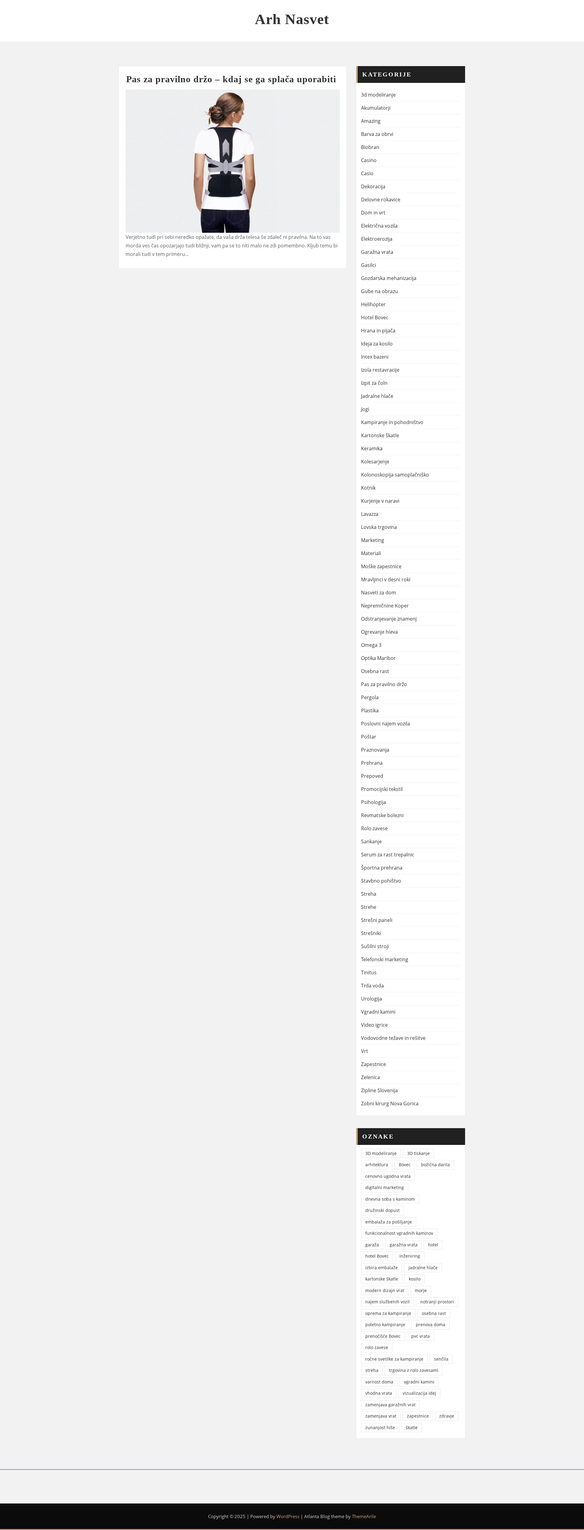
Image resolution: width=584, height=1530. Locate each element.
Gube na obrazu (379, 291)
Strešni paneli (376, 920)
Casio (367, 173)
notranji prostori (437, 1302)
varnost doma (379, 1382)
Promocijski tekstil (382, 789)
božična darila (435, 1164)
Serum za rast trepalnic (387, 854)
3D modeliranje (381, 1153)
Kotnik (368, 487)
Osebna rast (375, 671)
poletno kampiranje (385, 1324)
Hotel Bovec (374, 317)
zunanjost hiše (380, 1427)
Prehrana (372, 763)
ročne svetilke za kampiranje (394, 1359)
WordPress (287, 1516)
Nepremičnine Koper (385, 605)
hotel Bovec (377, 1256)
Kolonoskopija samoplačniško (395, 474)
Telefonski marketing (384, 959)
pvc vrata (420, 1336)
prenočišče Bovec (383, 1336)
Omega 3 (371, 645)
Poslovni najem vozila (385, 723)
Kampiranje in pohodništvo (392, 422)
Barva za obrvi (377, 134)
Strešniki (371, 933)
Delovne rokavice (380, 199)
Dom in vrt (373, 212)
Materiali (371, 553)
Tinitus (369, 972)
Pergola (370, 697)
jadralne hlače (423, 1267)
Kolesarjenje (375, 461)
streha (371, 1370)
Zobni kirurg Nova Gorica (390, 1103)
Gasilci (368, 265)
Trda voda (372, 985)
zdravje (446, 1416)
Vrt (364, 1051)
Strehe (368, 907)
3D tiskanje (418, 1153)
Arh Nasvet (292, 19)
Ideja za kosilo (377, 343)
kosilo (414, 1279)
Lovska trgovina (379, 527)
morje (421, 1290)
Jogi (365, 409)
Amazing (371, 121)
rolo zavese (376, 1347)
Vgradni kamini (378, 1011)
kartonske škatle (381, 1279)
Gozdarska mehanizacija (388, 278)
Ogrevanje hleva (379, 632)
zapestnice (418, 1416)
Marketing (372, 540)
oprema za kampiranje (388, 1313)
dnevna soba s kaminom (390, 1199)
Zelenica (370, 1077)
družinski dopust (382, 1210)
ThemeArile (364, 1516)
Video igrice (374, 1025)
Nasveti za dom (378, 592)
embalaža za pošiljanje (388, 1222)
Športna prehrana (381, 867)
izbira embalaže (381, 1267)
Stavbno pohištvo (381, 880)
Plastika (370, 710)
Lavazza (369, 514)
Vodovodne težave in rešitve (393, 1038)
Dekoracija (373, 186)
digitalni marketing (384, 1187)
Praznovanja (375, 749)
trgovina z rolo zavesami (413, 1370)
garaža (372, 1245)
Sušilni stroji (375, 946)
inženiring (409, 1256)
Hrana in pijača (378, 330)
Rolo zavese (374, 828)
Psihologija (373, 802)
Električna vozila (379, 225)
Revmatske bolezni (382, 815)
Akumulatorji (376, 107)
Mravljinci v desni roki (385, 579)
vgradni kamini (419, 1382)
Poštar (368, 736)
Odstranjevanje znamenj (389, 618)
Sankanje (371, 841)
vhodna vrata (378, 1393)
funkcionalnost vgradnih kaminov (399, 1233)
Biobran (370, 147)
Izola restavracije (380, 370)
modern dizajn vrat (384, 1290)
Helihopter (373, 304)
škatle (412, 1427)
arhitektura (376, 1164)
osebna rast (434, 1313)
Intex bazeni (374, 356)
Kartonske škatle (380, 435)
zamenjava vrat (380, 1416)
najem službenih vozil (387, 1302)
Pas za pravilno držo (384, 684)
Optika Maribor (378, 658)
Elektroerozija (376, 239)
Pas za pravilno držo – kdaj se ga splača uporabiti (231, 79)
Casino (369, 160)
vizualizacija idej (419, 1393)
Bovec (405, 1164)
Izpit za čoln (374, 383)
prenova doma (430, 1324)
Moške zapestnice (381, 566)
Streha (368, 894)
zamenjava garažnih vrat (390, 1405)
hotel (433, 1245)
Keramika (372, 448)
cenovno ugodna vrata (388, 1176)
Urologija (371, 998)
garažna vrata (404, 1245)
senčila (441, 1359)
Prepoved (372, 776)
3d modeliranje (378, 94)
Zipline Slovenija (379, 1090)
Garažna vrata (377, 252)
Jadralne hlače (377, 396)
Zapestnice (373, 1064)
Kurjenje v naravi (380, 501)
